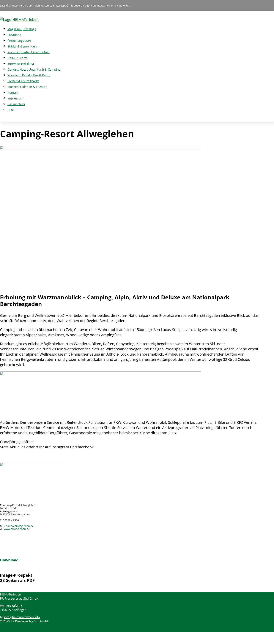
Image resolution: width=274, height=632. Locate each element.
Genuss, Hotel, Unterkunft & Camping (33, 69)
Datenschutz (16, 104)
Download (9, 560)
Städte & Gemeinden (22, 46)
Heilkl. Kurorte (17, 58)
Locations (14, 35)
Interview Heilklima (20, 64)
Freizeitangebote (19, 41)
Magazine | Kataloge (21, 29)
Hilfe (10, 110)
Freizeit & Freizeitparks (23, 81)
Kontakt (12, 93)
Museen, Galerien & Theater (27, 87)
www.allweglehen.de (17, 529)
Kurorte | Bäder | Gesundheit (28, 52)
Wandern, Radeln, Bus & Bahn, (28, 75)
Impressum (15, 98)
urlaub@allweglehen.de (19, 526)
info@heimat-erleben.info (22, 617)
